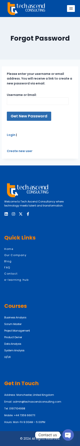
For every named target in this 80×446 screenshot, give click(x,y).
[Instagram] (13, 214)
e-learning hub (16, 280)
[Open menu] (71, 8)
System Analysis (14, 350)
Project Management (17, 330)
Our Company (15, 255)
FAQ (7, 267)
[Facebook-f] (28, 214)
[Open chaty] (68, 435)
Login (11, 135)
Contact (10, 273)
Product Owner (13, 337)
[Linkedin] (6, 214)
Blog (8, 261)
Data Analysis (12, 344)
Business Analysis (15, 317)
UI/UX (7, 357)
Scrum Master (12, 324)
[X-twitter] (21, 214)
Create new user (19, 151)
